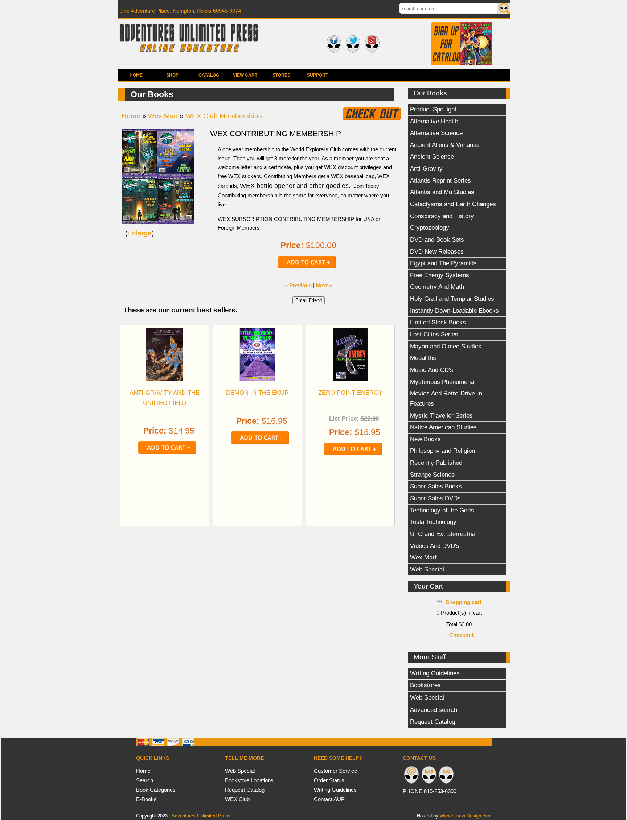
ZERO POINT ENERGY (350, 392)
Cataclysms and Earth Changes (453, 204)
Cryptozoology (429, 227)
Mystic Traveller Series (441, 415)
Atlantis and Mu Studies (442, 192)
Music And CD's (431, 369)
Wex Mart (423, 557)
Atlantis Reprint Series (440, 180)
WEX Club (237, 799)
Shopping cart (463, 602)
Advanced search (433, 709)
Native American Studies (443, 427)
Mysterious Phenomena (442, 381)
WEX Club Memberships (223, 116)
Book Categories (156, 790)
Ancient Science (432, 156)
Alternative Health (434, 121)
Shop (172, 75)
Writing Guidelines (435, 673)
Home (136, 75)
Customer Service (335, 771)
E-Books (146, 799)
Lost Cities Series (434, 334)
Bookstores (425, 685)
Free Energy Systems (439, 275)
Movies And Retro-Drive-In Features (446, 398)
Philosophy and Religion (442, 450)
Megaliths (423, 357)
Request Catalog (432, 721)
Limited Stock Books (438, 322)
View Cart (245, 75)
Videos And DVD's (434, 545)
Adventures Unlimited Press (201, 816)
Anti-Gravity (426, 168)
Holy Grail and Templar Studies (452, 298)
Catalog (208, 75)
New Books (425, 439)
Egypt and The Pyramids (443, 263)
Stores (281, 75)
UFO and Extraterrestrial (443, 533)
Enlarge (139, 233)
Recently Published (436, 462)
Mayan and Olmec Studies (445, 346)
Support (317, 75)
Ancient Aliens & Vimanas (445, 144)
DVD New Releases (437, 251)
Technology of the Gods (442, 510)
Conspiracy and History (442, 216)
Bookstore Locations (249, 780)
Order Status (329, 780)
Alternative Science (436, 132)
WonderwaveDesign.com (466, 816)
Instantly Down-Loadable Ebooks (454, 310)
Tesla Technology (433, 521)
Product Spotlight (433, 109)
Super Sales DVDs (435, 498)
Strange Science (432, 474)
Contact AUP (329, 799)
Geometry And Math (437, 286)
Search (144, 780)
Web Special (427, 569)
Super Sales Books (436, 486)
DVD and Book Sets (437, 239)
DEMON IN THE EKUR (257, 392)
